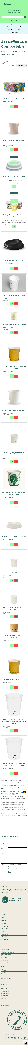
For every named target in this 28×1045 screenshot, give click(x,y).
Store (7, 51)
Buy (16, 106)
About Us (3, 922)
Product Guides (4, 930)
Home (3, 51)
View (14, 186)
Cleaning (4, 24)
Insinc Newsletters (5, 926)
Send (9, 871)
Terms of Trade (4, 975)
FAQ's (2, 931)
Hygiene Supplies (5, 951)
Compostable (23, 53)
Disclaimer (3, 970)
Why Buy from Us (5, 936)
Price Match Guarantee (6, 983)
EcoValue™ (3, 981)
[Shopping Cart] (14, 20)
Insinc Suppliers (4, 928)
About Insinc (4, 920)
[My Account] (12, 20)
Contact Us (8, 10)
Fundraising (3, 933)
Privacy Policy (4, 973)
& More (18, 29)
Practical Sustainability (6, 978)
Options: (3, 864)
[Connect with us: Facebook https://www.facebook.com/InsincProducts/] (8, 1037)
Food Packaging (22, 24)
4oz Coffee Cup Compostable (8, 54)
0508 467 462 (17, 10)
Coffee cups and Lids (14, 53)
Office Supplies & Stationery (7, 952)
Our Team (3, 923)
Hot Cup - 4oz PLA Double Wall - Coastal (14, 295)
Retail (13, 26)
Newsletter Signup (5, 934)
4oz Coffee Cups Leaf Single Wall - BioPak (14, 324)
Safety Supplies (4, 957)
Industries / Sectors (5, 960)
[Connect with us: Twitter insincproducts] (11, 1037)
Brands (2, 959)
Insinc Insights (4, 925)
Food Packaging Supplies (7, 948)
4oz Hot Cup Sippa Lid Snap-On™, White (14, 176)
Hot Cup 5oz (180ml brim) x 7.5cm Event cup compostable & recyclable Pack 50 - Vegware (14, 721)
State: (2, 848)
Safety (20, 26)
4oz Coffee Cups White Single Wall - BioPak (14, 410)
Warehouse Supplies (6, 955)
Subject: (3, 853)
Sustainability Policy (5, 977)
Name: (2, 841)
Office (7, 26)
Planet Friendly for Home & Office (8, 962)
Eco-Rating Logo (5, 984)
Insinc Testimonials (5, 938)
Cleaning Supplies (5, 949)
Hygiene (12, 24)
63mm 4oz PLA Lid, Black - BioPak (14, 260)
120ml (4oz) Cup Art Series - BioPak (14, 98)
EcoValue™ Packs (14, 32)
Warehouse (10, 29)
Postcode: (3, 851)
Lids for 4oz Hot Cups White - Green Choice (14, 536)
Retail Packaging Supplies (7, 954)
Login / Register (4, 939)
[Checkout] (16, 20)
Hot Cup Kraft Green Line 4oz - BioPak (14, 679)
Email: (2, 843)
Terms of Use (4, 972)
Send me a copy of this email (17, 868)
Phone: (2, 846)
